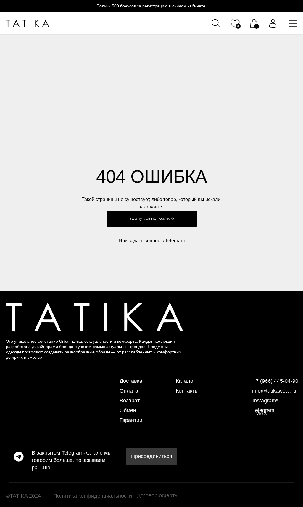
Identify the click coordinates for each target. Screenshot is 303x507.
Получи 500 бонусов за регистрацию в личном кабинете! (151, 6)
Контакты (187, 391)
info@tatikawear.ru (274, 391)
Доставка (131, 381)
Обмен (128, 410)
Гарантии (131, 420)
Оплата (129, 391)
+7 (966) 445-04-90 (275, 381)
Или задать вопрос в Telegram (152, 240)
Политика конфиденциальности (92, 496)
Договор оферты (157, 495)
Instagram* (265, 401)
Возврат (130, 401)
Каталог (185, 381)
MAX (261, 413)
